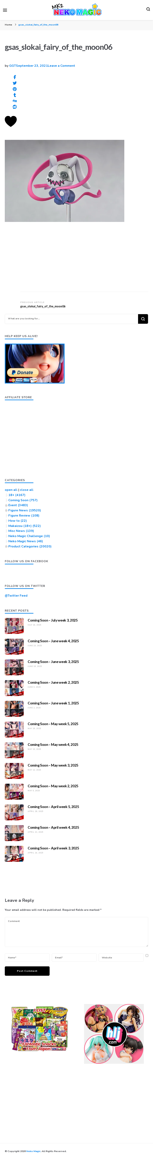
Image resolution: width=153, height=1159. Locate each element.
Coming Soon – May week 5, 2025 (53, 724)
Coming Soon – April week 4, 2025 (53, 827)
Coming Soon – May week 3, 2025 (53, 765)
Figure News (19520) (24, 510)
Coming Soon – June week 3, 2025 (53, 661)
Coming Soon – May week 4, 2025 (53, 744)
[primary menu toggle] (5, 10)
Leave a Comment (61, 66)
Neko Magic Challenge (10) (29, 536)
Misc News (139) (21, 531)
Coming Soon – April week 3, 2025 (53, 848)
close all (26, 490)
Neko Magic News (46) (25, 541)
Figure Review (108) (23, 515)
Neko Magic (33, 1151)
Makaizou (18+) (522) (24, 526)
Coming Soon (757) (23, 500)
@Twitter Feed (16, 595)
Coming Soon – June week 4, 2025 (53, 641)
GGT (12, 66)
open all (11, 490)
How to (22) (17, 521)
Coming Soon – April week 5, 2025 (53, 806)
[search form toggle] (148, 10)
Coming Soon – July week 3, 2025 (53, 620)
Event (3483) (18, 505)
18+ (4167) (17, 495)
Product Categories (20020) (30, 546)
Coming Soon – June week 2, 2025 (53, 682)
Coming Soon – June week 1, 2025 (53, 703)
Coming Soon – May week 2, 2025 (53, 786)
